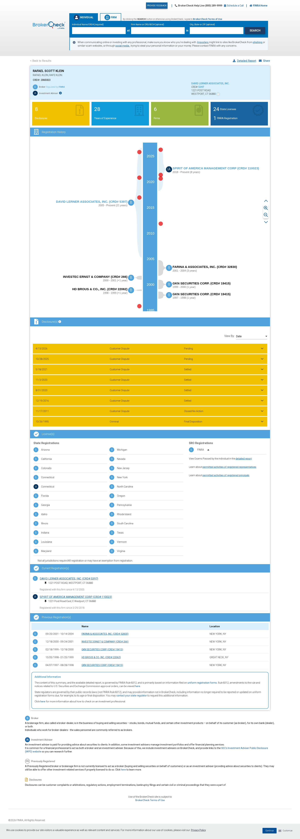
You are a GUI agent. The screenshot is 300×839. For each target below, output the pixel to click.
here (137, 686)
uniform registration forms (202, 682)
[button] (285, 830)
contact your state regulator (131, 695)
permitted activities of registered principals (225, 475)
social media (122, 45)
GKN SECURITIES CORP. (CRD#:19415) (102, 649)
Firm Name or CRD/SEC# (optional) (147, 24)
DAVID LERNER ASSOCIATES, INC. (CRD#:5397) (69, 578)
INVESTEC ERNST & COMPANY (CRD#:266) (105, 641)
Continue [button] (269, 830)
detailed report (244, 458)
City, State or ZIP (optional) (202, 24)
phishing (258, 42)
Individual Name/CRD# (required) (88, 24)
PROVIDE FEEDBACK (156, 5)
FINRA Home (260, 5)
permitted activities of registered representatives (229, 467)
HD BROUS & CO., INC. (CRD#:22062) (101, 657)
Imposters (203, 42)
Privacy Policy (198, 830)
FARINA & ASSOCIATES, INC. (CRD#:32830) (105, 633)
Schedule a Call (235, 5)
